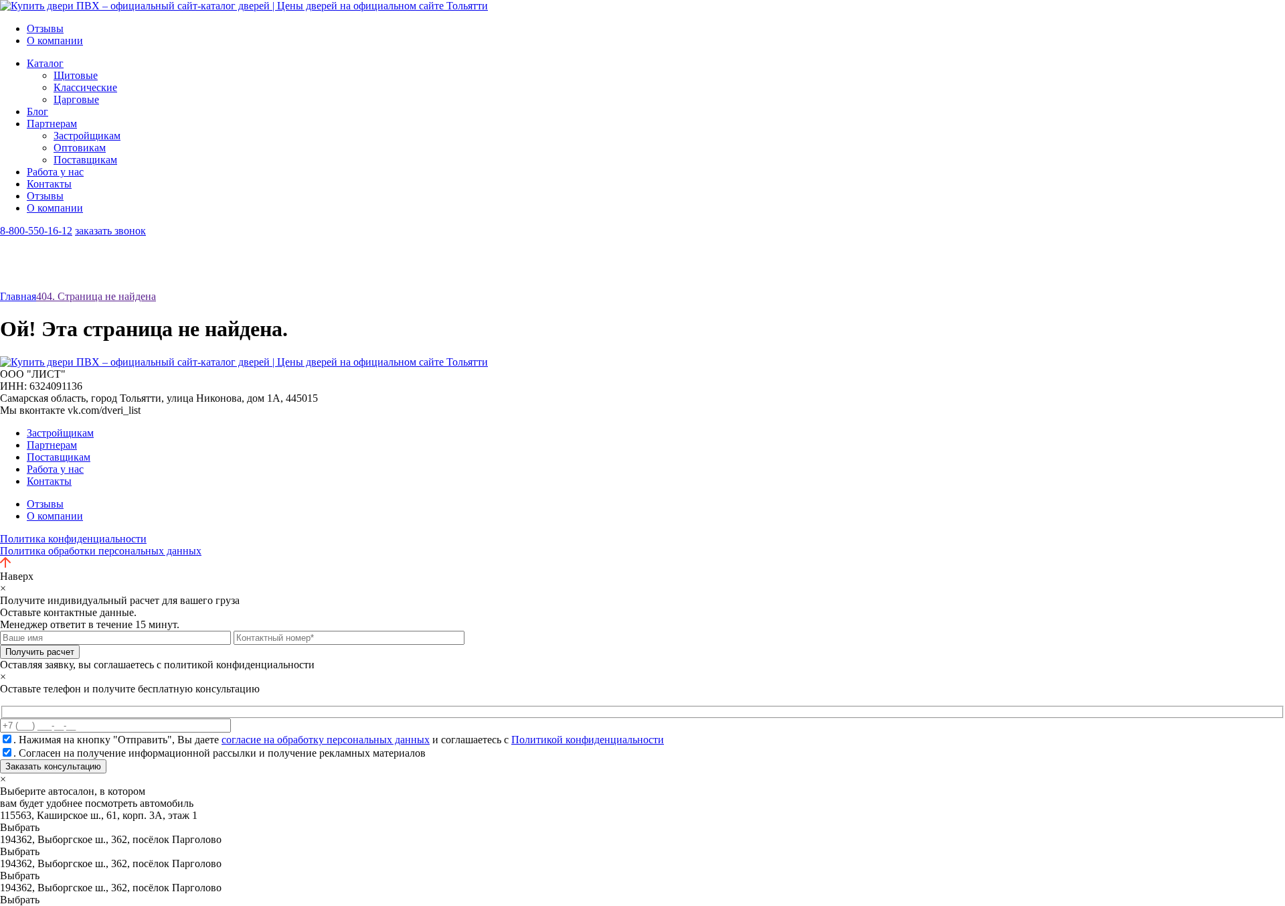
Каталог (45, 63)
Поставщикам (85, 159)
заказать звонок (110, 230)
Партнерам (52, 123)
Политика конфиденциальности (73, 538)
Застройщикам (87, 135)
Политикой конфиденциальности (587, 739)
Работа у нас (55, 171)
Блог (37, 111)
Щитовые (76, 75)
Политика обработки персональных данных (100, 550)
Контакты (49, 184)
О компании (55, 40)
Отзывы (45, 28)
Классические (85, 87)
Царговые (76, 99)
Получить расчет (39, 652)
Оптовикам (80, 147)
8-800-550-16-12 (36, 230)
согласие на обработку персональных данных (326, 739)
